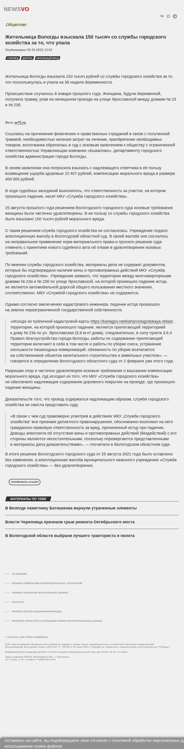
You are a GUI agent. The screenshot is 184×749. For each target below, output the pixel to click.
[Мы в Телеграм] (175, 16)
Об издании (19, 574)
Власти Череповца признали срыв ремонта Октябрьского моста (70, 522)
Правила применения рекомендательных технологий (47, 583)
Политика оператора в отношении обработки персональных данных (57, 621)
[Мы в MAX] (168, 16)
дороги (27, 58)
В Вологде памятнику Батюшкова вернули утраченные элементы (71, 508)
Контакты (18, 602)
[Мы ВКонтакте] (162, 16)
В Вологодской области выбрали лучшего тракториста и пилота (70, 535)
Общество (16, 24)
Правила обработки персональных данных (40, 592)
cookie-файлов (48, 746)
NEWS (16, 8)
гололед (12, 58)
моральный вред (48, 58)
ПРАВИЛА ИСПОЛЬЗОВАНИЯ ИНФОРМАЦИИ (36, 611)
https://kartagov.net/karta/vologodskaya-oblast (132, 321)
